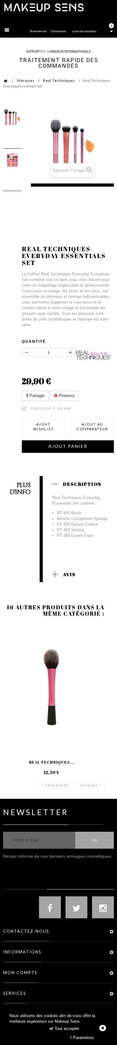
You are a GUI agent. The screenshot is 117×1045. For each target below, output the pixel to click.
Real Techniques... (51, 762)
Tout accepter (66, 1028)
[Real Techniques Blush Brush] (51, 687)
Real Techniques (59, 80)
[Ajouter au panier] (15, 650)
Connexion (58, 31)
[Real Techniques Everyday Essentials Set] (12, 117)
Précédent (57, 785)
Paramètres (83, 1037)
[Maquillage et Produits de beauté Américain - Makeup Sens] (43, 7)
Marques (26, 80)
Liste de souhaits (84, 31)
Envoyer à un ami (51, 408)
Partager (36, 395)
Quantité (34, 341)
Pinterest (66, 395)
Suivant (89, 785)
